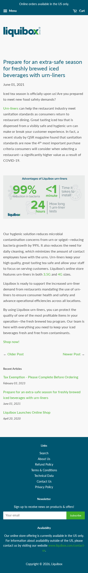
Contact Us (44, 481)
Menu (12, 11)
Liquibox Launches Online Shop (26, 412)
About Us (44, 459)
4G (60, 274)
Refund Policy (44, 464)
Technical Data (44, 475)
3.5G (47, 274)
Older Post (15, 354)
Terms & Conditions (44, 470)
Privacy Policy (44, 487)
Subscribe (75, 515)
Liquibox (56, 564)
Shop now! (11, 342)
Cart (82, 11)
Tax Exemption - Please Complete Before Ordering (40, 377)
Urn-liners (10, 108)
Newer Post (72, 354)
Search (44, 453)
